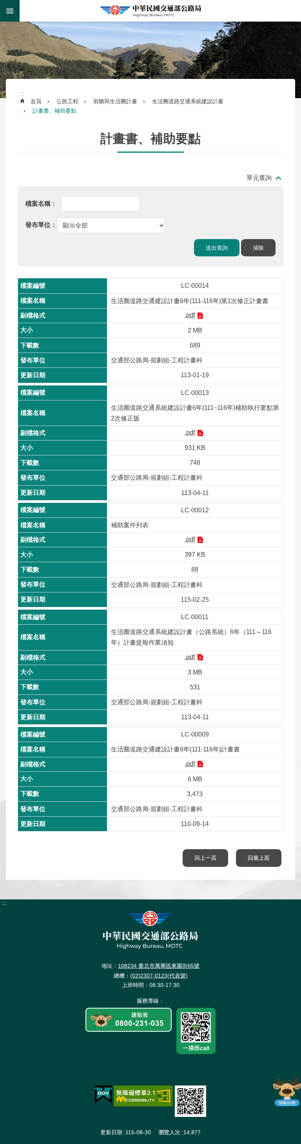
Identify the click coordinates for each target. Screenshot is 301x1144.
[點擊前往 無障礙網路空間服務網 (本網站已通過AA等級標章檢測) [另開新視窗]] (143, 1096)
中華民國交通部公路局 (150, 11)
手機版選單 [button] (10, 11)
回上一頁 (205, 858)
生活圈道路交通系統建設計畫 (187, 101)
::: (4, 23)
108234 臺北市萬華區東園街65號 (158, 966)
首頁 (36, 101)
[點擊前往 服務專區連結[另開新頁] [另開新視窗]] (128, 1020)
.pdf (190, 315)
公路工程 (67, 101)
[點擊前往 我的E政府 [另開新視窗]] (103, 1095)
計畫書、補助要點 (54, 111)
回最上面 (259, 858)
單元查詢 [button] (259, 177)
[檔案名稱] (41, 203)
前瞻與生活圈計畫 (115, 101)
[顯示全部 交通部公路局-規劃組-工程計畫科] (95, 224)
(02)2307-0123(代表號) (159, 975)
